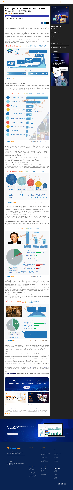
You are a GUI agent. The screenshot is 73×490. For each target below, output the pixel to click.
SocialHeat (31, 449)
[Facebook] (59, 484)
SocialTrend (31, 451)
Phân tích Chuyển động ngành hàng (18, 13)
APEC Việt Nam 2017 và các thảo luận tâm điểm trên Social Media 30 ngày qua (25, 9)
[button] (47, 16)
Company (7, 404)
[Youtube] (65, 484)
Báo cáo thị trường (31, 404)
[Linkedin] (62, 484)
